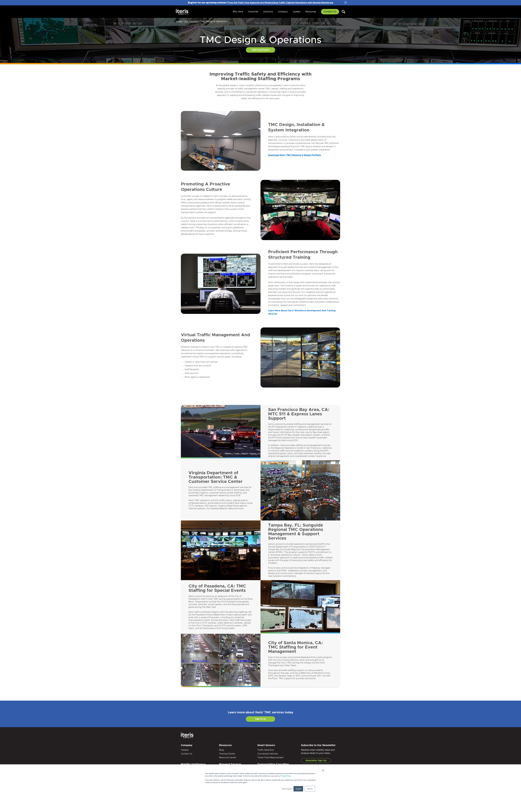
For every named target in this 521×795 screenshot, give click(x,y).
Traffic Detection (265, 750)
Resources (310, 12)
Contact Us (330, 11)
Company (283, 12)
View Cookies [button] (287, 789)
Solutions (268, 12)
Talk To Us (260, 719)
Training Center (227, 754)
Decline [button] (310, 789)
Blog (221, 750)
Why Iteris (238, 12)
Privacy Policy (285, 776)
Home (179, 21)
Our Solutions (191, 21)
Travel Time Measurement (270, 757)
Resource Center (227, 757)
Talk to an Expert (261, 50)
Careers (297, 12)
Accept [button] (298, 789)
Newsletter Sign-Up (316, 760)
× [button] (323, 769)
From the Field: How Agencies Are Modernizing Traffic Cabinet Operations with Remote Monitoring (280, 3)
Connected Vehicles (267, 754)
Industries (253, 12)
